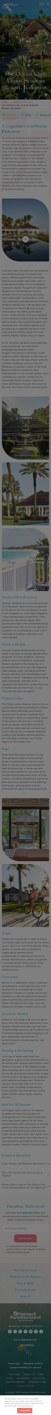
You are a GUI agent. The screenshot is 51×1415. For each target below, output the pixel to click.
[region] (25, 1405)
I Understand (25, 1410)
